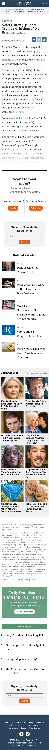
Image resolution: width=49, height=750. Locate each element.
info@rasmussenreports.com (20, 743)
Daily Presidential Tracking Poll (24, 635)
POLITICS (7, 21)
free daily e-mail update (25, 118)
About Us (9, 722)
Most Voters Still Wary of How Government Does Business (30, 289)
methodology (31, 166)
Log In (44, 4)
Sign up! (24, 242)
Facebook (33, 130)
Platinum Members (9, 574)
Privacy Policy (24, 725)
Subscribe (36, 208)
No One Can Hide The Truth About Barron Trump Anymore (12, 438)
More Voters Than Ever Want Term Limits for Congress (31, 353)
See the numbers (24, 611)
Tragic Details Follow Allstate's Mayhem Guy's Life (35, 403)
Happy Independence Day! (21, 659)
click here (18, 111)
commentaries (29, 560)
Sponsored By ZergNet (37, 373)
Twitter (20, 130)
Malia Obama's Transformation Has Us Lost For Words (11, 472)
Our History (21, 722)
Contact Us (35, 728)
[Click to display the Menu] (3, 3)
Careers (24, 728)
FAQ (31, 722)
